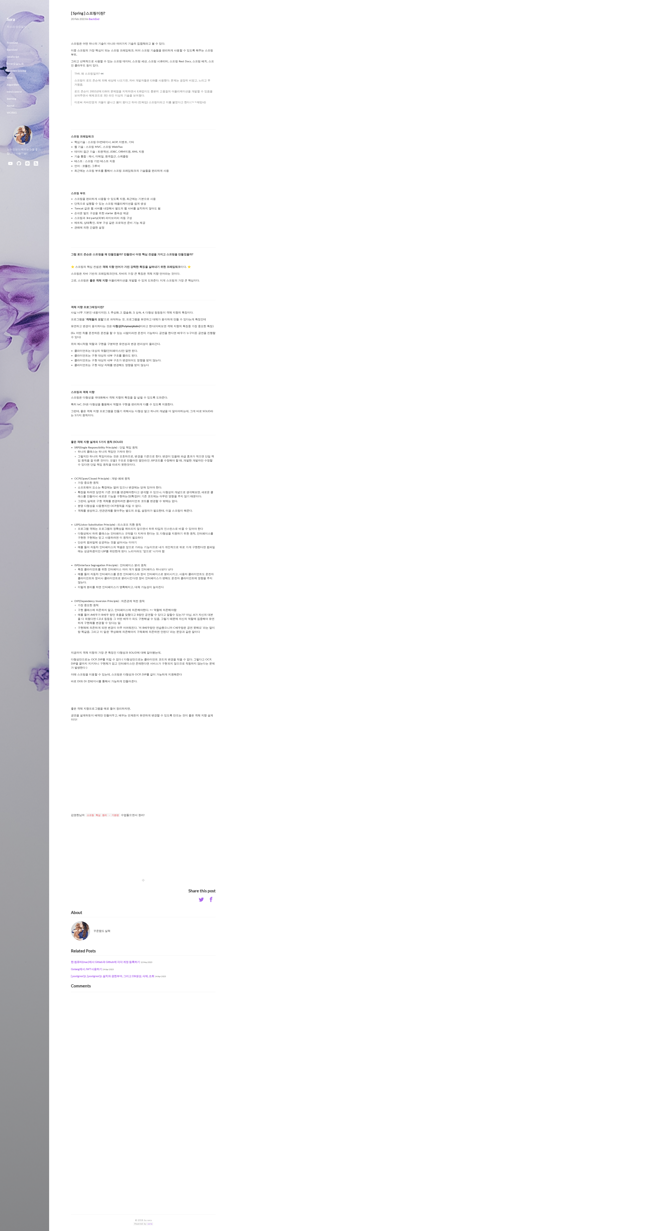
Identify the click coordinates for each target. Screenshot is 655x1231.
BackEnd (94, 18)
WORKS (12, 112)
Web (10, 77)
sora (150, 1224)
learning (11, 98)
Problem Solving (16, 70)
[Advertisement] (143, 845)
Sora (11, 19)
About (10, 105)
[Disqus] (143, 1039)
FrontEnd (12, 42)
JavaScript (13, 56)
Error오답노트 (15, 63)
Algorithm (13, 84)
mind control (14, 91)
